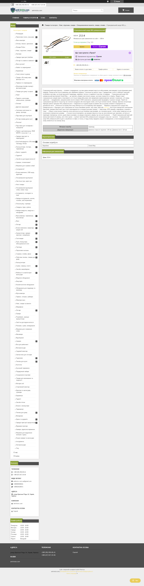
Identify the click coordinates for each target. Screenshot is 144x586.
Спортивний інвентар (22, 387)
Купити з (95, 46)
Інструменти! (20, 169)
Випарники (19, 416)
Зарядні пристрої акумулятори (26, 422)
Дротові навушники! (22, 107)
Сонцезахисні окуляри (23, 375)
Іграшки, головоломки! (23, 162)
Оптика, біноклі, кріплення (24, 44)
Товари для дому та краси (24, 91)
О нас (43, 18)
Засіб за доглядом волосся (25, 322)
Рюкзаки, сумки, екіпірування (25, 325)
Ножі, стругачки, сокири (67, 25)
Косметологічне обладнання (25, 284)
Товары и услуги (29, 18)
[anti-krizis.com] (19, 10)
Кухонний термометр (22, 368)
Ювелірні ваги (20, 300)
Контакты (53, 18)
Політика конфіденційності (85, 571)
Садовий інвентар (21, 351)
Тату (17, 448)
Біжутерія (19, 281)
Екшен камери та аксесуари (25, 438)
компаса (106, 107)
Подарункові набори (22, 371)
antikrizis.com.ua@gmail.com (22, 481)
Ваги (17, 221)
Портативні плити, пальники (25, 37)
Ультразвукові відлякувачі (24, 178)
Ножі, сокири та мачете (23, 303)
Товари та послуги (51, 25)
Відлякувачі (20, 338)
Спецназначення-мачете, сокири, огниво (91, 25)
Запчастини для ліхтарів (24, 354)
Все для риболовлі (22, 344)
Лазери (18, 313)
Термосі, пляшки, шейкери (24, 297)
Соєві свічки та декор (23, 74)
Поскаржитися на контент (68, 571)
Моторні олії (20, 383)
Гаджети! (19, 155)
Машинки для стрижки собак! (25, 165)
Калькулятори (20, 262)
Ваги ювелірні (20, 40)
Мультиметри (20, 293)
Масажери (19, 334)
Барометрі (19, 395)
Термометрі (19, 409)
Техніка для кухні (21, 361)
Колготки (19, 365)
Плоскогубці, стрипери (23, 204)
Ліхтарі (18, 224)
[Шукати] (102, 10)
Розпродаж (19, 33)
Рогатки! (18, 122)
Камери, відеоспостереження (25, 429)
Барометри (19, 71)
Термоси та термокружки (24, 83)
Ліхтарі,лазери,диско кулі (24, 119)
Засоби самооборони (22, 269)
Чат (136, 580)
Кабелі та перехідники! (23, 67)
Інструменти (20, 441)
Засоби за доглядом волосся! (25, 159)
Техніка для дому (21, 412)
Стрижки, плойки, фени (23, 254)
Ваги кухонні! (20, 64)
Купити (82, 47)
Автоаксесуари (21, 445)
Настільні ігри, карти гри (24, 181)
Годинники (19, 358)
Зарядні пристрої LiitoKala (24, 57)
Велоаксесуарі (21, 348)
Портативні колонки (22, 250)
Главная (15, 18)
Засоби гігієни (20, 402)
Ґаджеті (18, 399)
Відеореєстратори (22, 426)
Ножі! (18, 95)
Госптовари (19, 238)
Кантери (18, 54)
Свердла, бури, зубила (23, 207)
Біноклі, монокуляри (22, 406)
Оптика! (18, 103)
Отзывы (16, 456)
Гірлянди (19, 247)
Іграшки (18, 341)
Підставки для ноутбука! (24, 115)
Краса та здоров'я (22, 419)
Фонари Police (20, 47)
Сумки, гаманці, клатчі (23, 266)
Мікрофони (19, 307)
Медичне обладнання (23, 278)
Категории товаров (20, 30)
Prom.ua (82, 569)
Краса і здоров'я (21, 152)
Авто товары (20, 184)
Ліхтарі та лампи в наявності (25, 60)
